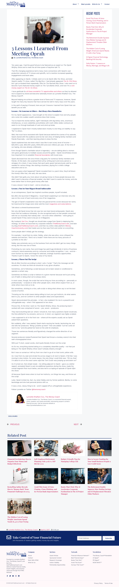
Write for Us (96, 4)
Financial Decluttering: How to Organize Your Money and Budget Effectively (19, 461)
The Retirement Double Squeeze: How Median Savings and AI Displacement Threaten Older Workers (97, 41)
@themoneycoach (38, 389)
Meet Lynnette (85, 4)
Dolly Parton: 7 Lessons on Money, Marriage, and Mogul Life (97, 64)
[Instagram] (16, 576)
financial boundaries (42, 155)
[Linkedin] (19, 576)
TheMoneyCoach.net (61, 224)
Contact (107, 4)
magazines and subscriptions (60, 204)
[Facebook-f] (7, 576)
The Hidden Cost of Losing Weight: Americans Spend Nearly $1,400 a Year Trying (97, 51)
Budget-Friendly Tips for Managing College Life (70, 460)
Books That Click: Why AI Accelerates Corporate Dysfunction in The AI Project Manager (96, 30)
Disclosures (12, 416)
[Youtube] (13, 576)
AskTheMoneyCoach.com (28, 226)
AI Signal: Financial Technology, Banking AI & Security (97, 58)
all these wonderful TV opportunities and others (44, 91)
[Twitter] (10, 576)
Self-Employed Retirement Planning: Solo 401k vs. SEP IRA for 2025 (45, 461)
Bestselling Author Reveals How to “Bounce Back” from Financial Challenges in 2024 (18, 489)
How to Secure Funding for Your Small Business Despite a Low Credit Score (99, 461)
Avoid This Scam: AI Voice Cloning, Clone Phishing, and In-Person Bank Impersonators (97, 20)
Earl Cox (25, 221)
